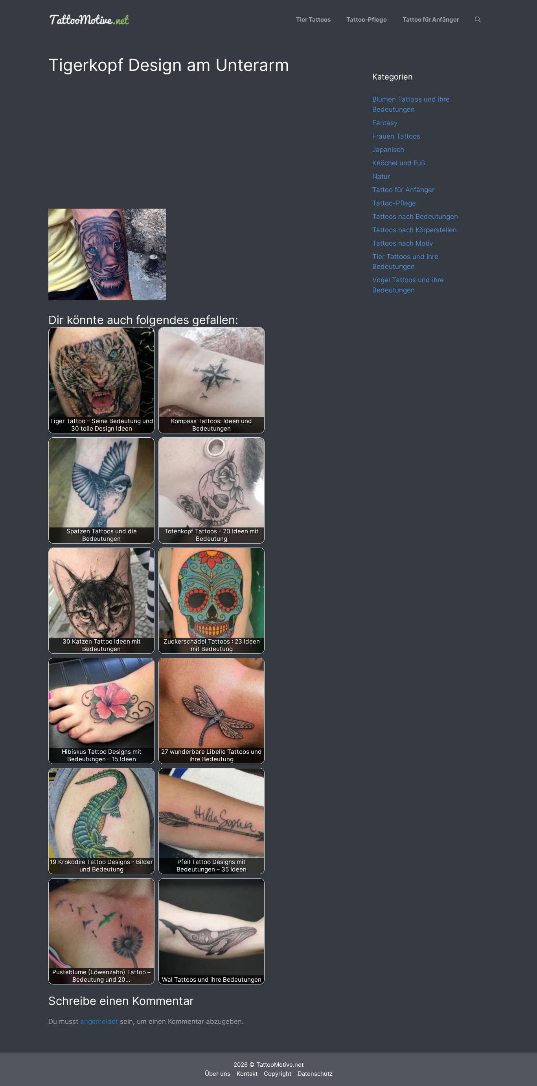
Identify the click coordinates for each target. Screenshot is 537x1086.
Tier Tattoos (313, 19)
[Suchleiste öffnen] (478, 19)
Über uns (217, 1073)
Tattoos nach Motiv (402, 243)
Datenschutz (315, 1073)
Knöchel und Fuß (398, 163)
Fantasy (384, 123)
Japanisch (388, 150)
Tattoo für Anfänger (431, 19)
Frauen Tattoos (396, 136)
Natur (381, 176)
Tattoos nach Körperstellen (414, 230)
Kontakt (247, 1073)
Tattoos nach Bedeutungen (415, 216)
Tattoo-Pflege (366, 19)
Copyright (277, 1073)
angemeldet (99, 1021)
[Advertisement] (194, 140)
